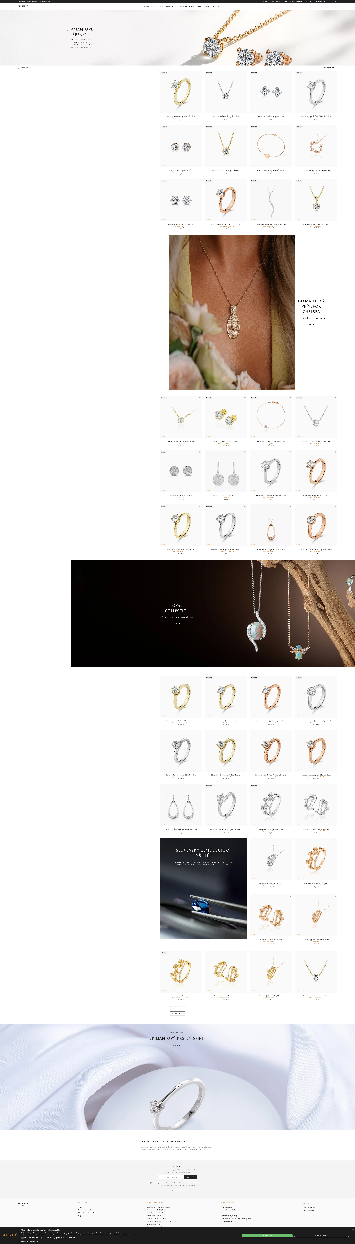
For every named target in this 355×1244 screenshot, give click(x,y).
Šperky (160, 7)
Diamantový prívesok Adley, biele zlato (271, 883)
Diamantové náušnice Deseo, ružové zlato (181, 170)
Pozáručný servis (227, 1221)
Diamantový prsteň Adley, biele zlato (271, 829)
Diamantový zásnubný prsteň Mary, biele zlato (316, 116)
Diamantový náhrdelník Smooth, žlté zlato (226, 170)
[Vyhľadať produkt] (336, 7)
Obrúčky (200, 7)
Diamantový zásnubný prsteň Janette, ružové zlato (226, 224)
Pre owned (309, 1)
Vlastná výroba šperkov (154, 1216)
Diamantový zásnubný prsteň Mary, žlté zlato (226, 721)
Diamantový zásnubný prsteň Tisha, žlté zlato (180, 721)
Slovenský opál (276, 1)
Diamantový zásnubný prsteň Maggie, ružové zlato (316, 549)
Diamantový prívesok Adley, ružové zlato (316, 939)
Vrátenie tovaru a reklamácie (231, 1213)
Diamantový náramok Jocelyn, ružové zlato (271, 441)
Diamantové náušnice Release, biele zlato (181, 224)
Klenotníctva (320, 1)
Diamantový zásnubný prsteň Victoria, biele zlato (225, 829)
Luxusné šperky (171, 7)
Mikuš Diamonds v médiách (87, 1213)
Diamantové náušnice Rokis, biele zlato (225, 495)
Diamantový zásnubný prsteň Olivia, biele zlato (181, 775)
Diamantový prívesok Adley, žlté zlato (271, 996)
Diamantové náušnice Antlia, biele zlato (271, 116)
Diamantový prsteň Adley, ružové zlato (316, 883)
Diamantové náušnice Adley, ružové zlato (271, 939)
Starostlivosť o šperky (154, 1224)
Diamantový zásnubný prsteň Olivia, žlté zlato (226, 775)
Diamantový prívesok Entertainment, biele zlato (271, 224)
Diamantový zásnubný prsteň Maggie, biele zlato (316, 721)
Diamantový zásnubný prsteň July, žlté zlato (181, 116)
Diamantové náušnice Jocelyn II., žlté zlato (226, 441)
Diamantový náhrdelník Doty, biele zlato (226, 116)
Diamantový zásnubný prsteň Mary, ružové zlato (271, 721)
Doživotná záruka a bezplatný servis (158, 1213)
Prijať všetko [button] (267, 1235)
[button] (77, 1241)
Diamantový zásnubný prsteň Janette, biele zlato (226, 549)
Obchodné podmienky (229, 1210)
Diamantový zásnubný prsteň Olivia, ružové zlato (271, 775)
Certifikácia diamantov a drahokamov (159, 1221)
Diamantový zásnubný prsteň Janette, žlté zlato (181, 549)
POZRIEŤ (311, 324)
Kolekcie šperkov (213, 7)
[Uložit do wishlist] (200, 72)
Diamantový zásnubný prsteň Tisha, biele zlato (271, 495)
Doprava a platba (227, 1207)
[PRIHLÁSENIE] (333, 1)
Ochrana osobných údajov (230, 1216)
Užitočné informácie (297, 1)
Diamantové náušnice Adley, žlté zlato (226, 996)
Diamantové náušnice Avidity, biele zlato (181, 495)
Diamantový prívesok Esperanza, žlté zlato (316, 224)
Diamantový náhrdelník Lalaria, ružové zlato (316, 170)
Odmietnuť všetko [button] (321, 1235)
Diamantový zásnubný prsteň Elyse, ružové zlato (316, 495)
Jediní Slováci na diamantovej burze (158, 1207)
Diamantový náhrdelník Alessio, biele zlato (316, 441)
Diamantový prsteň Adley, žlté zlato (181, 996)
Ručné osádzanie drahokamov (156, 1218)
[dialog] (177, 1235)
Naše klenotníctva (309, 1207)
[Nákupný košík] (336, 1)
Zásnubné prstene (187, 7)
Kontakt (306, 1203)
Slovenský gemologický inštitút (157, 1210)
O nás (286, 1)
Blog (79, 1216)
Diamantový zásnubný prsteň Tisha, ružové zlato (316, 775)
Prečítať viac (130, 1235)
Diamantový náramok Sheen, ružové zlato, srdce (271, 170)
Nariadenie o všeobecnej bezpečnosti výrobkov (236, 1218)
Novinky (265, 1)
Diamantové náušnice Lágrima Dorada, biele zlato (181, 829)
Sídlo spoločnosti (308, 1210)
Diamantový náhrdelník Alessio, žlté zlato (316, 996)
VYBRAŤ (177, 623)
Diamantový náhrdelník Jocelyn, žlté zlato (181, 441)
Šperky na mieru (149, 7)
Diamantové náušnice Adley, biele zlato (316, 829)
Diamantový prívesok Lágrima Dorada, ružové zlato (271, 549)
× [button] (353, 1229)
